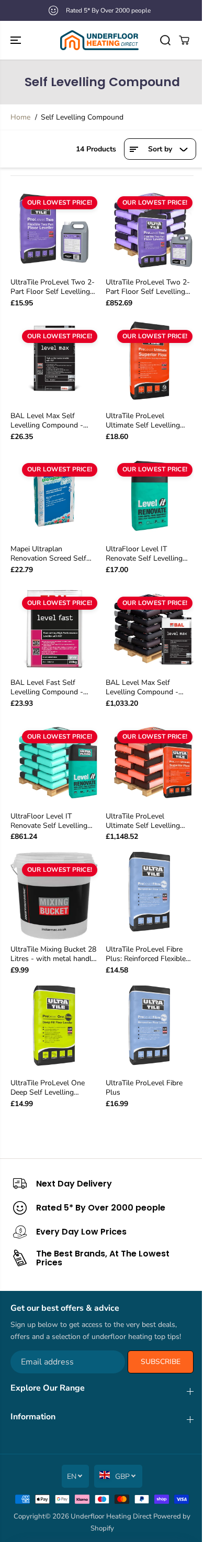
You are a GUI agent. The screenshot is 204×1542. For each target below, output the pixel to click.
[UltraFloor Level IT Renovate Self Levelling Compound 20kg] (150, 495)
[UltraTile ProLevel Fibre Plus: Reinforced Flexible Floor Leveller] (150, 896)
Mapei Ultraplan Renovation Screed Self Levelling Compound (48, 553)
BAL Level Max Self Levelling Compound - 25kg (46, 420)
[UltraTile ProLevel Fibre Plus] (150, 1029)
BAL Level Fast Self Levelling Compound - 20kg (46, 687)
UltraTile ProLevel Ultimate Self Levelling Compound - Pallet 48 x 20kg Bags (145, 821)
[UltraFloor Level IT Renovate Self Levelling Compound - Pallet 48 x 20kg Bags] (54, 762)
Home (20, 117)
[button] (16, 40)
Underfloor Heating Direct (111, 1516)
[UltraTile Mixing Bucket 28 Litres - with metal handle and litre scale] (54, 896)
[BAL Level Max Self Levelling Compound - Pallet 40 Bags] (150, 629)
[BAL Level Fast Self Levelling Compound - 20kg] (54, 629)
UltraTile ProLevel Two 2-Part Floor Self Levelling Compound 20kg (52, 287)
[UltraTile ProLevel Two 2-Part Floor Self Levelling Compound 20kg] (54, 228)
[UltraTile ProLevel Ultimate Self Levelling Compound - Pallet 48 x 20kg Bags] (150, 762)
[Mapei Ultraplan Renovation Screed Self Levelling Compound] (54, 495)
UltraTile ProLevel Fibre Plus (144, 1087)
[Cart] (184, 40)
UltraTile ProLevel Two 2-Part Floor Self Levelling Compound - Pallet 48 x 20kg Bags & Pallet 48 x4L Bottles (149, 287)
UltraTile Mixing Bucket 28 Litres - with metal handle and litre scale (53, 954)
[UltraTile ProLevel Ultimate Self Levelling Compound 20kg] (150, 362)
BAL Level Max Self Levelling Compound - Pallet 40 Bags (142, 687)
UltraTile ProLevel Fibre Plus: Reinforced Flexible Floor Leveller (146, 954)
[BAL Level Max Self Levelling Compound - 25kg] (54, 362)
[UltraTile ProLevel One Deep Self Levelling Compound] (54, 1029)
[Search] (165, 40)
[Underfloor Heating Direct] (99, 40)
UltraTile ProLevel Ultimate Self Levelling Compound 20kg (143, 420)
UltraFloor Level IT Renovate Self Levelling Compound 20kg (144, 553)
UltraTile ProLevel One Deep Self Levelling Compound (47, 1087)
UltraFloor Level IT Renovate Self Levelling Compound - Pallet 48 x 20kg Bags (49, 821)
